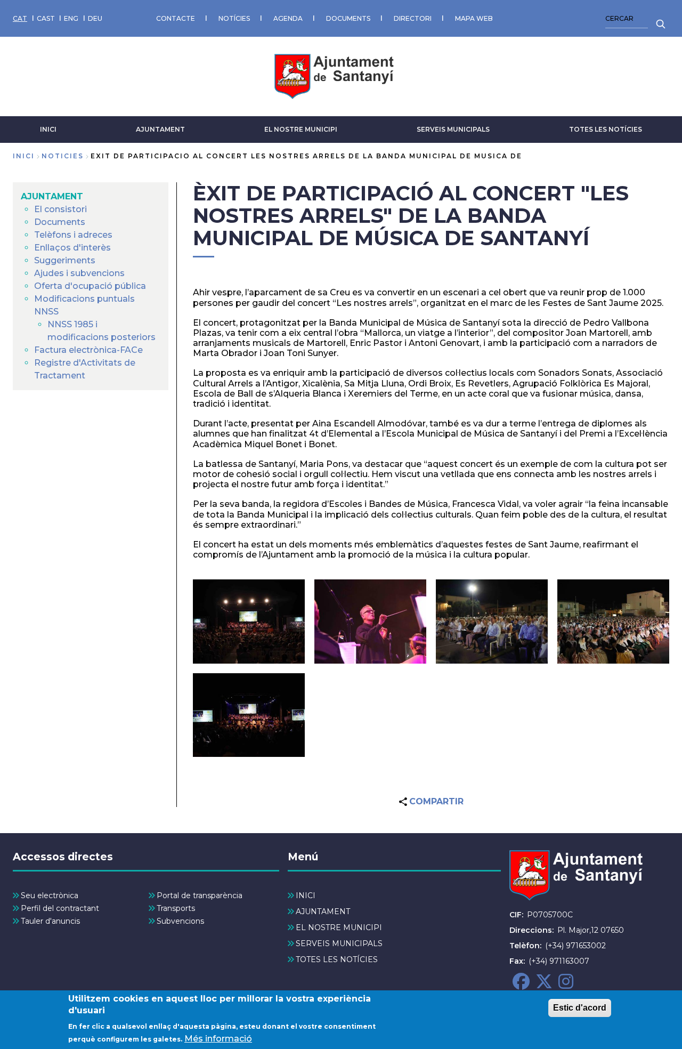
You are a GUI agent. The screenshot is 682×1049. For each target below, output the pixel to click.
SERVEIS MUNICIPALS (453, 129)
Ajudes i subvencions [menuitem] (79, 273)
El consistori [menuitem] (60, 209)
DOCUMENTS (348, 18)
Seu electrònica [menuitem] (49, 895)
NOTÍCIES (234, 18)
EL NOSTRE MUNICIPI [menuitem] (339, 927)
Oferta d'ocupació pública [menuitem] (90, 286)
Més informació (218, 1039)
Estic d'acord (579, 1007)
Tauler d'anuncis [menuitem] (50, 921)
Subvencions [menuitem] (180, 921)
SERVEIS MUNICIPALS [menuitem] (339, 943)
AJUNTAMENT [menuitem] (52, 196)
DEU (95, 18)
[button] (249, 621)
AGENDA (288, 18)
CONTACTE (175, 18)
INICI (48, 129)
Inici (24, 156)
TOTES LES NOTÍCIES (605, 129)
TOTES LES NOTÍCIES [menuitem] (337, 959)
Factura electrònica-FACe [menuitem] (88, 350)
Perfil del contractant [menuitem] (60, 908)
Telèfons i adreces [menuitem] (73, 235)
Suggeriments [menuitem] (64, 260)
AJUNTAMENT (160, 129)
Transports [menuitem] (176, 908)
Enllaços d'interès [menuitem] (72, 248)
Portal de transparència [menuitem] (199, 895)
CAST (46, 18)
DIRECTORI (413, 18)
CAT (20, 18)
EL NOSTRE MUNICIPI (300, 129)
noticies (63, 156)
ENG (71, 18)
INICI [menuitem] (305, 895)
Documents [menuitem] (59, 222)
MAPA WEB (474, 18)
